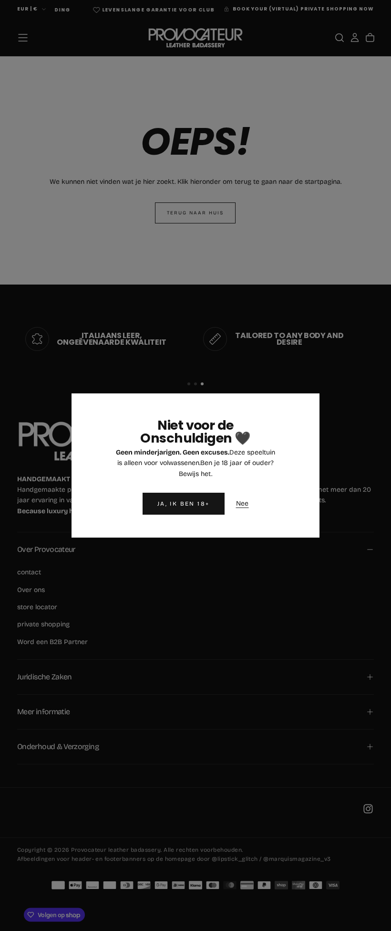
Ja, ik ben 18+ (183, 503)
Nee (242, 503)
